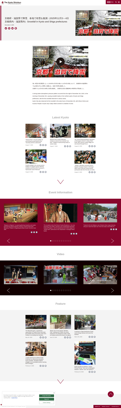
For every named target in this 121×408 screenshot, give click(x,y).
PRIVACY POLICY (105, 406)
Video (60, 254)
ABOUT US (97, 406)
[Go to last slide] (8, 241)
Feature (61, 303)
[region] (28, 398)
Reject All (46, 399)
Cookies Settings (46, 402)
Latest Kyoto (60, 117)
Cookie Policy (14, 397)
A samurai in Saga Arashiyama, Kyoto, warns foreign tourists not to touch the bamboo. (84, 333)
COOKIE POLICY (115, 406)
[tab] (50, 240)
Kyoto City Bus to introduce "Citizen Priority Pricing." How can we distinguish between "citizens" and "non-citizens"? (85, 368)
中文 (112, 2)
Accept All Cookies (46, 395)
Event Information (60, 192)
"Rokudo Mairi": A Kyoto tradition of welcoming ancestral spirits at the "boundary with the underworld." (34, 141)
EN (109, 2)
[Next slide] (112, 241)
